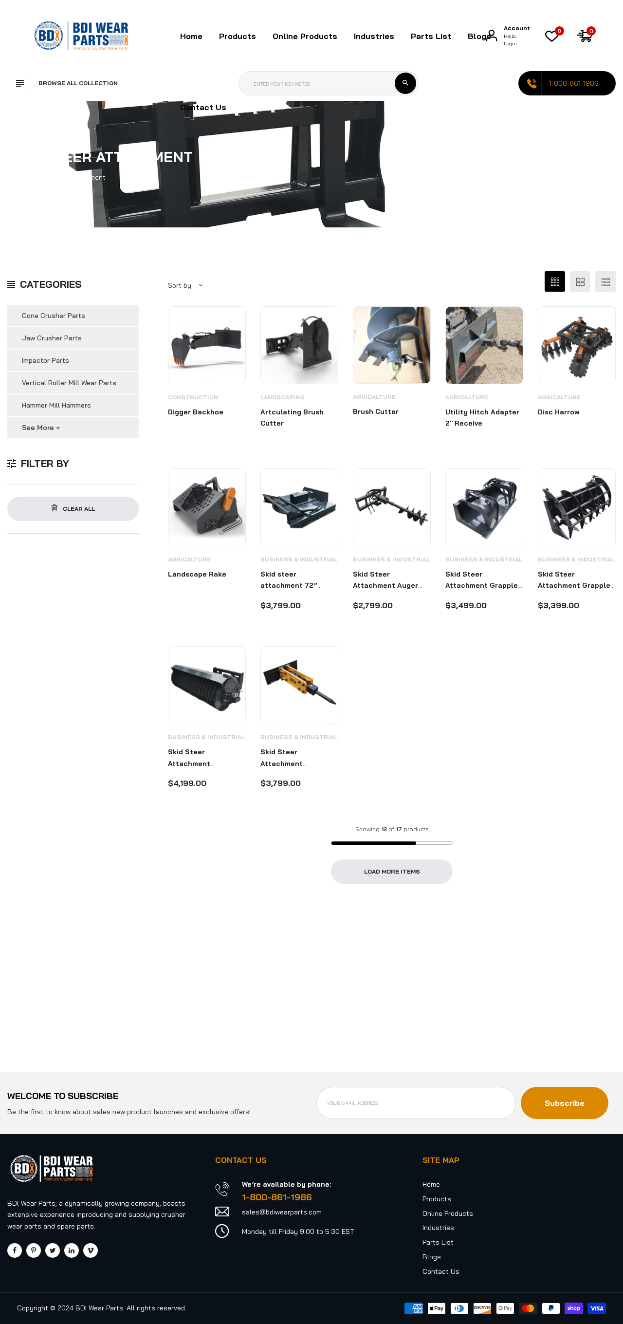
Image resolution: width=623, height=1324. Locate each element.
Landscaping (282, 397)
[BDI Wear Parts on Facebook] (14, 1250)
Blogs (479, 36)
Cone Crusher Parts (53, 315)
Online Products (447, 1213)
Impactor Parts (45, 360)
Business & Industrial (298, 559)
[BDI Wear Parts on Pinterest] (33, 1250)
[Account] (491, 35)
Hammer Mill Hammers (56, 405)
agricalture (374, 396)
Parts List (431, 36)
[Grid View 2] (580, 281)
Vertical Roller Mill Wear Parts (69, 382)
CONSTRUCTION (193, 397)
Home (191, 36)
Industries (374, 36)
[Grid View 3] (555, 281)
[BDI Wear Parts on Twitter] (52, 1250)
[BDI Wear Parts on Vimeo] (90, 1250)
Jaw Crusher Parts (52, 338)
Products (436, 1198)
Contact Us (203, 107)
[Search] (405, 83)
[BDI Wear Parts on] (71, 1250)
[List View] (605, 281)
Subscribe (565, 1103)
